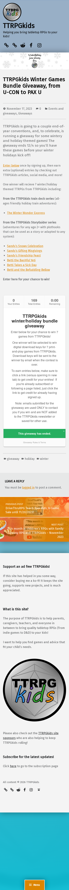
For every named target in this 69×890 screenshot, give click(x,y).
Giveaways (25, 113)
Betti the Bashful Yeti (21, 260)
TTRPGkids (19, 26)
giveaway (13, 459)
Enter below (11, 165)
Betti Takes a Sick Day (22, 265)
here (13, 766)
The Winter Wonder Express (26, 213)
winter (44, 459)
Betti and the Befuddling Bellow (28, 269)
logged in (28, 487)
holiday (30, 459)
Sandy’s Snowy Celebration (25, 246)
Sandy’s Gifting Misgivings (24, 250)
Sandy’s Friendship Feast (24, 255)
